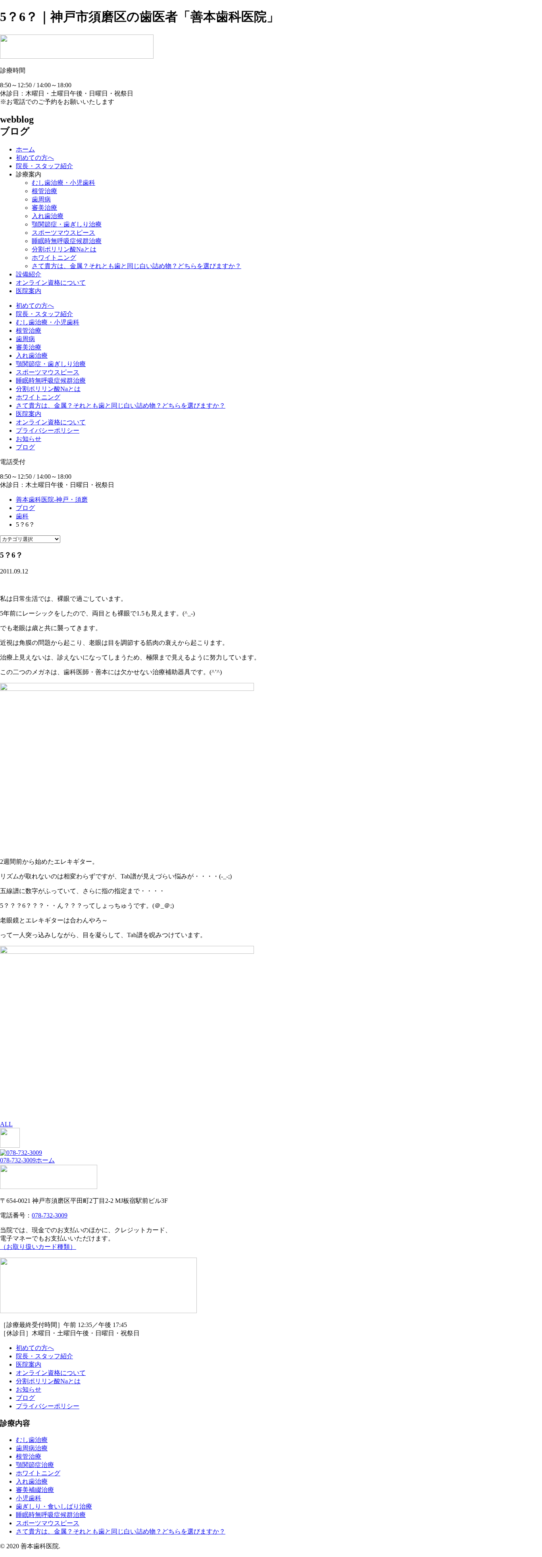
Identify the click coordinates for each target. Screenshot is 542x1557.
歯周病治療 (32, 1448)
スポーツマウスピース (63, 232)
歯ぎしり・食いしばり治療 (54, 1506)
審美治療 (44, 207)
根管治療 (44, 191)
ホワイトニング (54, 257)
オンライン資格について (51, 282)
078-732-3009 (18, 1160)
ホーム (25, 149)
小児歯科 (28, 1498)
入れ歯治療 (47, 216)
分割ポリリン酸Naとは (64, 249)
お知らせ (28, 438)
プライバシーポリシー (47, 430)
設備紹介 (28, 274)
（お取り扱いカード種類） (38, 1246)
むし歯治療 (32, 1439)
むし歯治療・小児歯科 (63, 182)
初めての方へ (35, 157)
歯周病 (41, 199)
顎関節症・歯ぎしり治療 (67, 224)
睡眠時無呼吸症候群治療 (67, 241)
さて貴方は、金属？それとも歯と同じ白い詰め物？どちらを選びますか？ (136, 266)
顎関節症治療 (35, 1464)
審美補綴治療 (35, 1489)
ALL (6, 1124)
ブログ (25, 447)
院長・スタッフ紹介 (44, 166)
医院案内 (28, 291)
